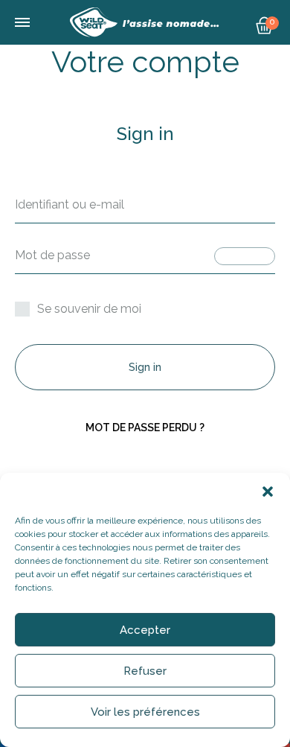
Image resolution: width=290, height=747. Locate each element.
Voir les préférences (145, 712)
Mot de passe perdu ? (145, 427)
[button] (267, 491)
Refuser (145, 671)
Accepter (145, 630)
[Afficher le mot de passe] (244, 256)
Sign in (145, 367)
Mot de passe (52, 255)
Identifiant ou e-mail (69, 204)
